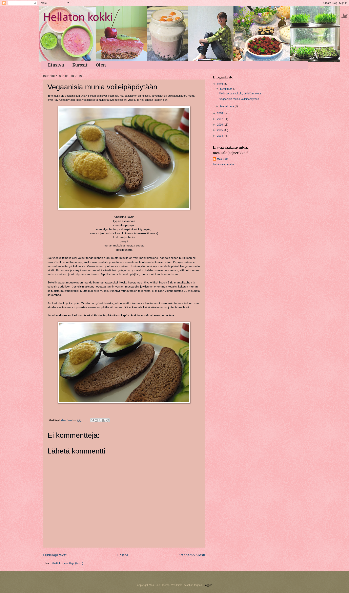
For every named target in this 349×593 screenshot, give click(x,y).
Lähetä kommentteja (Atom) (66, 563)
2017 (220, 119)
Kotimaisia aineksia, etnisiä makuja (240, 93)
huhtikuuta (226, 88)
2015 (220, 130)
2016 (220, 124)
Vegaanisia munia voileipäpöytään (239, 98)
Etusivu (56, 65)
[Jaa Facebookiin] (104, 420)
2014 (220, 135)
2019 (220, 84)
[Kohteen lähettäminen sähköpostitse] (92, 420)
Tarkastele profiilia (223, 164)
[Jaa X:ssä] (100, 420)
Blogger (207, 585)
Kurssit (80, 65)
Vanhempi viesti (192, 555)
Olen (101, 65)
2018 (220, 113)
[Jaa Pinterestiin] (108, 420)
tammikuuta (227, 106)
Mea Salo (222, 159)
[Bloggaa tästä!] (96, 420)
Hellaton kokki (78, 18)
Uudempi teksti (55, 555)
